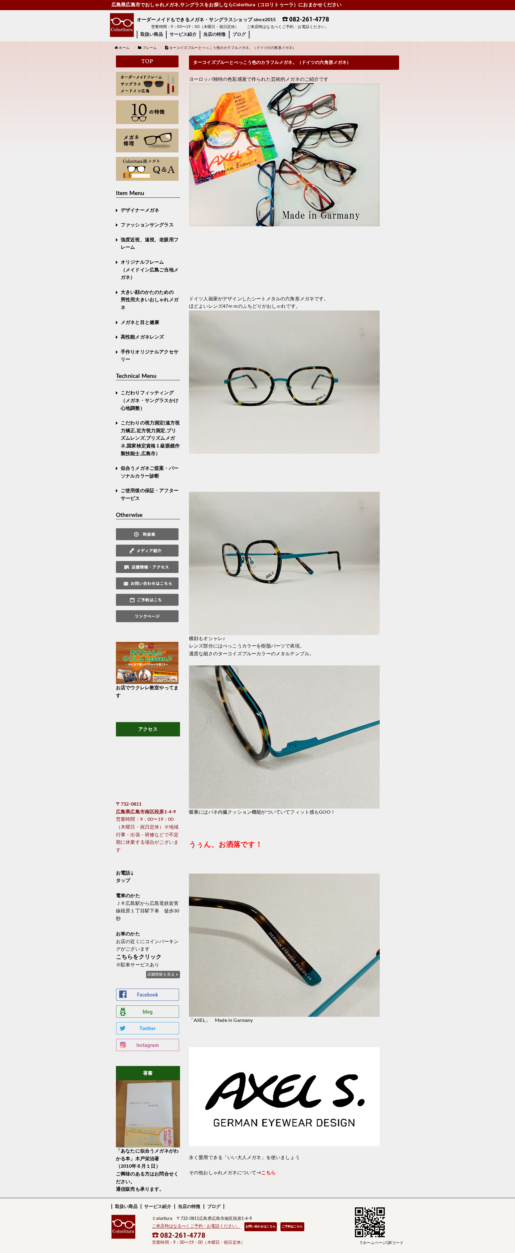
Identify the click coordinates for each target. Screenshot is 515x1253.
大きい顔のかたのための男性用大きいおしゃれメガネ (150, 300)
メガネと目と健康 (140, 322)
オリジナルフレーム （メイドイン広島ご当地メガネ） (150, 270)
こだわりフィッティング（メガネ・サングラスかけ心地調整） (150, 400)
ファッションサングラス (147, 225)
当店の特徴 (214, 34)
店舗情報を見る (161, 974)
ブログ (239, 34)
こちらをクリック (139, 957)
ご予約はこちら (292, 1226)
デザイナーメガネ (140, 210)
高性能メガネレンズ (142, 337)
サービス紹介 (183, 34)
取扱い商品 (151, 34)
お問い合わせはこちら (261, 1226)
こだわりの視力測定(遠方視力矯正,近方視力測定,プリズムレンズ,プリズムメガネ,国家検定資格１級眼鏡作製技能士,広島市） (150, 438)
